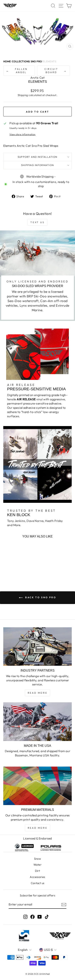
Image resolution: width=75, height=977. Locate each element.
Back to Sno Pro (40, 597)
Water (37, 864)
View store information (22, 134)
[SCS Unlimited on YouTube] (40, 916)
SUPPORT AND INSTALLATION (37, 156)
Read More (37, 692)
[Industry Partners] (37, 646)
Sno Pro (36, 61)
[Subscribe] (63, 904)
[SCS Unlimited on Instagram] (25, 916)
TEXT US (37, 222)
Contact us (37, 883)
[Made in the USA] (37, 721)
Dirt (37, 871)
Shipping (23, 95)
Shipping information (37, 165)
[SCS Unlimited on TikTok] (47, 916)
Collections (21, 61)
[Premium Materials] (37, 786)
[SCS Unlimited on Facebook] (32, 916)
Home (7, 61)
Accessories (37, 877)
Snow (37, 858)
